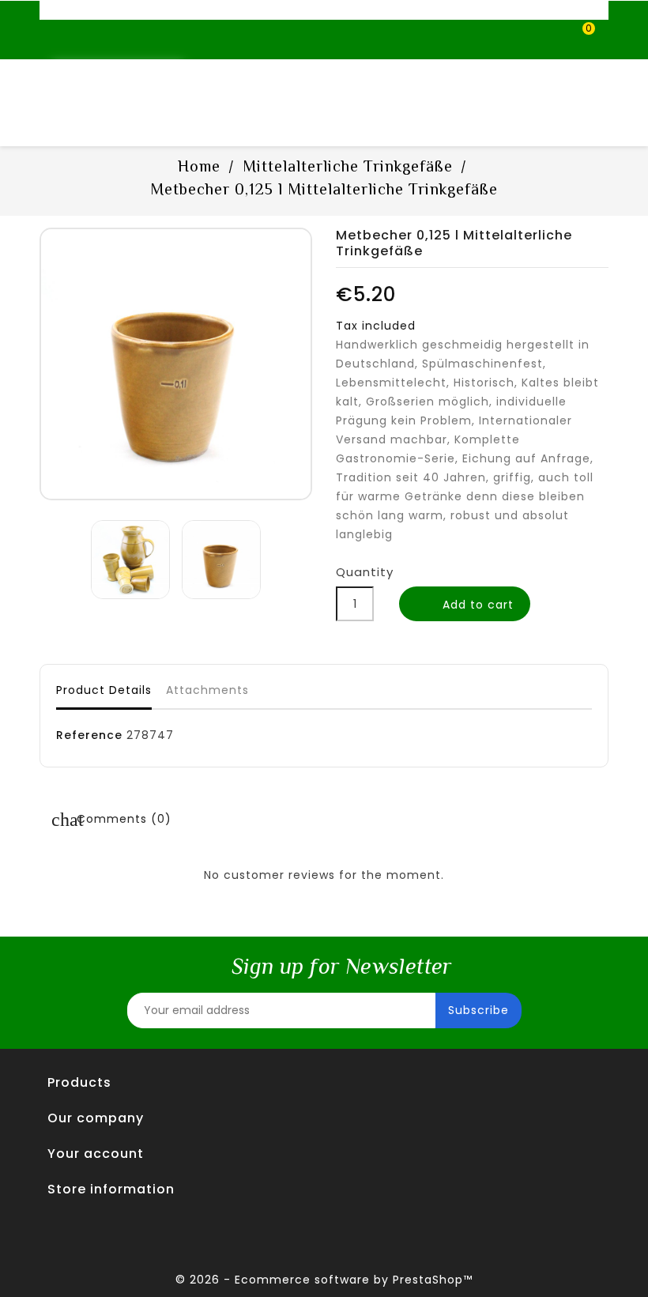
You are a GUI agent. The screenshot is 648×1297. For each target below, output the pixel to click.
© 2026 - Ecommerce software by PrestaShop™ (324, 1280)
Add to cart (466, 605)
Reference (89, 735)
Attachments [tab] (207, 690)
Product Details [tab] (104, 690)
